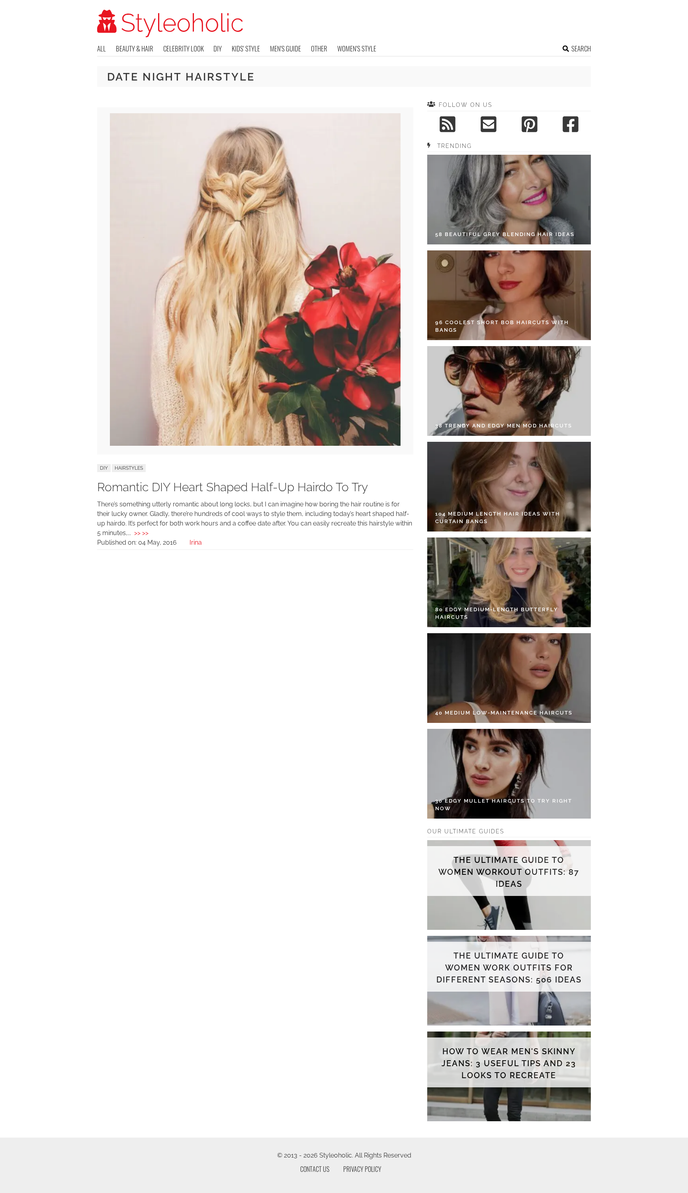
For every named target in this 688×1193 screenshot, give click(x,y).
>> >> (141, 533)
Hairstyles (129, 468)
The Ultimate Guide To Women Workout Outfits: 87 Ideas (508, 872)
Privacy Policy (362, 1169)
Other (319, 48)
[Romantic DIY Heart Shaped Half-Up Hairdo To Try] (255, 443)
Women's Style (356, 48)
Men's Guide (285, 48)
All (101, 48)
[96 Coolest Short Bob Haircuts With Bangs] (509, 295)
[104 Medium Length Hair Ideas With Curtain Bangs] (509, 487)
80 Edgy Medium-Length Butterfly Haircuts (496, 613)
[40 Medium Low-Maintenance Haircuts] (509, 678)
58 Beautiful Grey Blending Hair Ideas (505, 234)
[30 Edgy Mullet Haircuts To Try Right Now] (509, 774)
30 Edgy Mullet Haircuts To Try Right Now (503, 805)
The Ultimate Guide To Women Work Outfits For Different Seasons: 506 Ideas (509, 967)
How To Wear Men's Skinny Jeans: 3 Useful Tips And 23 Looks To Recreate (509, 1063)
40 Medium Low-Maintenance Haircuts (504, 713)
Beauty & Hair (134, 48)
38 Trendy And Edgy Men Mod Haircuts (503, 426)
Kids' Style (246, 48)
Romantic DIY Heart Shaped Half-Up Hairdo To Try (232, 487)
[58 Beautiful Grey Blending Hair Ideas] (509, 199)
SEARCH (581, 48)
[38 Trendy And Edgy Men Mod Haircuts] (509, 391)
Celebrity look (183, 48)
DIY (217, 48)
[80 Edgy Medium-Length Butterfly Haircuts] (509, 582)
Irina (196, 542)
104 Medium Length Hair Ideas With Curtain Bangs (497, 518)
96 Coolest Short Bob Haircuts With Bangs (502, 326)
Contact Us (314, 1169)
